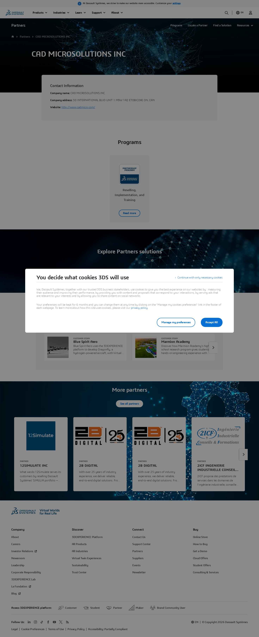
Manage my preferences (176, 322)
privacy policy (139, 308)
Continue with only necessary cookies (200, 277)
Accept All (211, 322)
